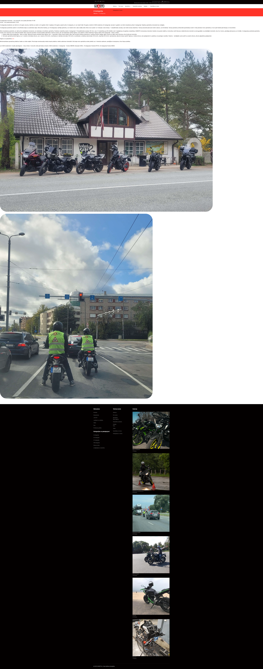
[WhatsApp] (103, 1)
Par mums (121, 6)
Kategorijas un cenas (117, 10)
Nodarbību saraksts (137, 6)
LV (97, 1)
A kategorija (96, 435)
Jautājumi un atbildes (98, 420)
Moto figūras (116, 419)
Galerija (145, 6)
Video (94, 422)
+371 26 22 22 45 (156, 1)
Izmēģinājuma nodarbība (99, 447)
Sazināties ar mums (154, 6)
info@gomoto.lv (166, 1)
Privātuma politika (97, 427)
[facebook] (98, 1)
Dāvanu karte (96, 445)
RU (95, 1)
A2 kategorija (96, 437)
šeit (13, 38)
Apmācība (127, 6)
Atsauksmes (96, 415)
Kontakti (95, 412)
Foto (94, 425)
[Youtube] (100, 1)
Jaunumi (95, 417)
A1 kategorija (96, 440)
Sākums (115, 6)
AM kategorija (96, 442)
